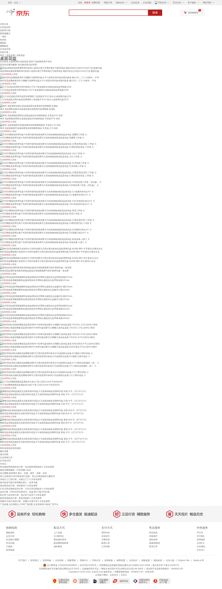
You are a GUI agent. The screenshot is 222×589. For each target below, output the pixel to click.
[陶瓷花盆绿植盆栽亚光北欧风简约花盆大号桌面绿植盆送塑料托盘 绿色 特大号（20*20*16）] (44, 410)
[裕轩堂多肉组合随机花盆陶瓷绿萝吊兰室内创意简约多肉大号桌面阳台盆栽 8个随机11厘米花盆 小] (46, 353)
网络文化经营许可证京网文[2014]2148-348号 (122, 568)
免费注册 (96, 2)
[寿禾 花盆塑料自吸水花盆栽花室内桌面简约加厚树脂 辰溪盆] (29, 106)
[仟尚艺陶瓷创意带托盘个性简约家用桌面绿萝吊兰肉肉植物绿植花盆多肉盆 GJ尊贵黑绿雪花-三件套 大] (48, 172)
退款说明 (153, 539)
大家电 (9, 546)
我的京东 (120, 2)
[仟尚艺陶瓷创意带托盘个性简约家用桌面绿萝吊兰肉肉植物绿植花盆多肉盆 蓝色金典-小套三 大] (45, 239)
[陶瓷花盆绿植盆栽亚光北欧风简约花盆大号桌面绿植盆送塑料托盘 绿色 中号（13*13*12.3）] (43, 391)
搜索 (155, 12)
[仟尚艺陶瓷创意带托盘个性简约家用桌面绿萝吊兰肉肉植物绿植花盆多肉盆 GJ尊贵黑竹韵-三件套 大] (47, 220)
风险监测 (145, 560)
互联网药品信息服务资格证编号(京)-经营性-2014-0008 (124, 565)
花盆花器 (10, 55)
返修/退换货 (154, 543)
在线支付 (105, 536)
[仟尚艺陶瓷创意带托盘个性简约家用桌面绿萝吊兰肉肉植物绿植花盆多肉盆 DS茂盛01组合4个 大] (46, 229)
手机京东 (162, 2)
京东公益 (170, 560)
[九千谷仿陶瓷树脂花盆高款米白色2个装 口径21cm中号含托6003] (31, 381)
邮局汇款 (105, 543)
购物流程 (10, 532)
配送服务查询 (60, 539)
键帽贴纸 (4, 46)
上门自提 (58, 532)
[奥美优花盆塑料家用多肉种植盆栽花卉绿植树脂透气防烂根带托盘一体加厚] (35, 267)
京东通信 (201, 546)
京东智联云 (14, 504)
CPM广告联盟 (26, 504)
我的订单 (108, 2)
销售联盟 (121, 560)
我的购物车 (193, 12)
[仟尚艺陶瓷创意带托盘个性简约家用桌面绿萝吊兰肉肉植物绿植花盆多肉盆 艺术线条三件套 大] (44, 163)
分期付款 (105, 539)
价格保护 (153, 536)
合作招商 (59, 560)
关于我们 (22, 560)
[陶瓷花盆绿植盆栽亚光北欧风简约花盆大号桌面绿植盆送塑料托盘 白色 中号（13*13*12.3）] (43, 400)
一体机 (3, 36)
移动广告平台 (52, 504)
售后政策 (153, 532)
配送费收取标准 (61, 543)
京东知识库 (5, 27)
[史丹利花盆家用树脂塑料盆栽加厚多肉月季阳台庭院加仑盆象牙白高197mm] (36, 296)
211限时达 (59, 536)
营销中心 (84, 560)
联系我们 (35, 560)
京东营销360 (39, 504)
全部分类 (4, 24)
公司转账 (105, 546)
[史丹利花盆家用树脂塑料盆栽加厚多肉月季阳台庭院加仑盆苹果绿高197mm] (36, 277)
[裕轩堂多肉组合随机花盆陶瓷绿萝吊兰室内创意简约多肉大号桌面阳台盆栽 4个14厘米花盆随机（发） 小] (49, 362)
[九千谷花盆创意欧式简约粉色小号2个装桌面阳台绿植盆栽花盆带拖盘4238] (35, 87)
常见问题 (10, 543)
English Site (184, 560)
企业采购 (147, 2)
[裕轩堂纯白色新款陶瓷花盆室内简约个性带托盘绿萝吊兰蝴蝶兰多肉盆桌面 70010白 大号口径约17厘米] (49, 324)
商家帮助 (71, 560)
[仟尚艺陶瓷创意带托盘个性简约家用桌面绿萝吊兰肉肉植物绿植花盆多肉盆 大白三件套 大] (42, 153)
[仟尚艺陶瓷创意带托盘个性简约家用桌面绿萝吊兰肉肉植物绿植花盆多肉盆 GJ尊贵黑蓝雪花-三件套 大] (48, 144)
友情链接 (108, 560)
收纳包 (3, 40)
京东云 (124, 575)
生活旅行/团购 (12, 539)
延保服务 (201, 539)
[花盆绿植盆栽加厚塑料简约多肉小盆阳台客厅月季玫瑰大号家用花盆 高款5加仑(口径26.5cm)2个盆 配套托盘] (51, 68)
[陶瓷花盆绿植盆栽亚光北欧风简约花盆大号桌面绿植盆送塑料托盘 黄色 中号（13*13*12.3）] (43, 429)
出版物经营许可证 (90, 568)
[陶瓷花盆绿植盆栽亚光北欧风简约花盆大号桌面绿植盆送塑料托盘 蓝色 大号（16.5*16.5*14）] (44, 438)
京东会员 (135, 2)
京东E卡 (200, 543)
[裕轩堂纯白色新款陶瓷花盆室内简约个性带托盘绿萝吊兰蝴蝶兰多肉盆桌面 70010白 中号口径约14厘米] (49, 334)
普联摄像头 (5, 33)
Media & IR (199, 560)
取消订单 (153, 546)
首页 (2, 55)
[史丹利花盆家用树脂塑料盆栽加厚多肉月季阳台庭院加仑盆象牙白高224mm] (36, 286)
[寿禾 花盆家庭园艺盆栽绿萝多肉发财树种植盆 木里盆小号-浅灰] (30, 125)
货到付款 (105, 532)
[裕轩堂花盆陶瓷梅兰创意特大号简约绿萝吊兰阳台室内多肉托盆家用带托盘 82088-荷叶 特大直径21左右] (49, 258)
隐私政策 (158, 560)
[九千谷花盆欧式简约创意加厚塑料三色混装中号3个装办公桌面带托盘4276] (35, 96)
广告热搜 (4, 504)
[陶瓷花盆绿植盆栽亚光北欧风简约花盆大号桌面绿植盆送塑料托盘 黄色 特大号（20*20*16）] (44, 420)
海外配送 (58, 546)
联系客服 (10, 550)
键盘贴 (3, 43)
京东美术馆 (5, 49)
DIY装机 (200, 536)
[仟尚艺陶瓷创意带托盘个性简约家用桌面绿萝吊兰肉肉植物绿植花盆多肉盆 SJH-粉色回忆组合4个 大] (47, 201)
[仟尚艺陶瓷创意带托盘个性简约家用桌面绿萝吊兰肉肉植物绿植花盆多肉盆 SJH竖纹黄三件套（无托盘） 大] (50, 182)
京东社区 (133, 560)
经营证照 (149, 572)
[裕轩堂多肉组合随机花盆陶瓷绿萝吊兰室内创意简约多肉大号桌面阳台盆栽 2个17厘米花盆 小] (44, 372)
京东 (29, 14)
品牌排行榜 (5, 30)
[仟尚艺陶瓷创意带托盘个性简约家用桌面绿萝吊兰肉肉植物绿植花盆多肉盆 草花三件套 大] (42, 210)
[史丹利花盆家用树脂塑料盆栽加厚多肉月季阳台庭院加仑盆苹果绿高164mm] (36, 315)
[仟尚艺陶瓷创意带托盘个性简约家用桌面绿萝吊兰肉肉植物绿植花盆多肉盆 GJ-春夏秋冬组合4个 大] (47, 191)
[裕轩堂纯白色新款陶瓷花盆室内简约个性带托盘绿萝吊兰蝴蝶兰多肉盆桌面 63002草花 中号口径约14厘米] (50, 343)
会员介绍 (10, 536)
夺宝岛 (200, 532)
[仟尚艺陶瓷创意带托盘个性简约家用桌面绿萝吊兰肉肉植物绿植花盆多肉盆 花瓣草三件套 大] (43, 134)
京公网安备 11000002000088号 (61, 565)
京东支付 (114, 575)
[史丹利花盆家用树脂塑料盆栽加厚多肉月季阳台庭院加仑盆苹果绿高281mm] (36, 305)
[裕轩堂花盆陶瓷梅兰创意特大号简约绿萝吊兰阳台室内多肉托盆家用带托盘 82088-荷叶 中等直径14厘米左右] (51, 248)
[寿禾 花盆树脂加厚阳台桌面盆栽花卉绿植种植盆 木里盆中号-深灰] (31, 115)
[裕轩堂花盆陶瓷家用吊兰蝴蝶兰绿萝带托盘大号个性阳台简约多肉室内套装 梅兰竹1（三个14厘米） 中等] (49, 77)
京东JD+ (201, 550)
